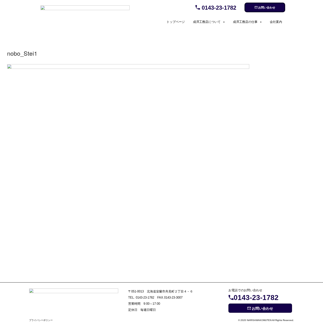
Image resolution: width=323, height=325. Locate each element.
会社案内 (276, 22)
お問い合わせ (266, 7)
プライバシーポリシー (41, 320)
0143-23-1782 (218, 7)
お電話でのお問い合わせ (245, 290)
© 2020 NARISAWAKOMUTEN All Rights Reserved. (266, 320)
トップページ (175, 22)
